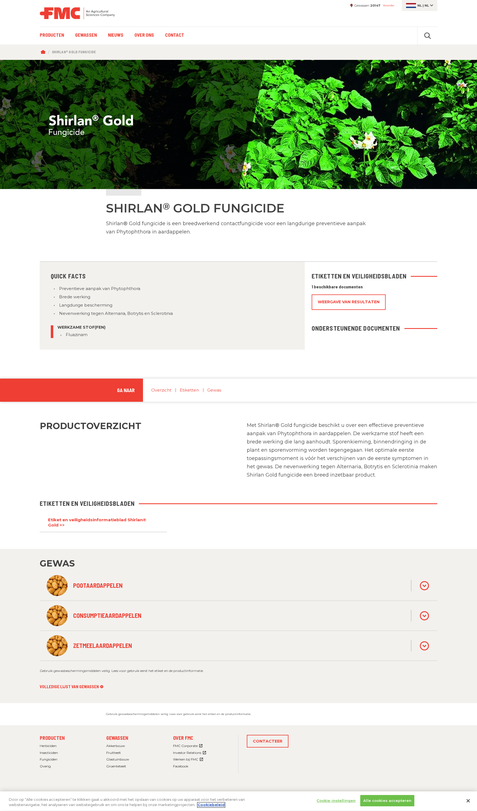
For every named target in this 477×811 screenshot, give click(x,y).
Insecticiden (49, 753)
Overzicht (161, 390)
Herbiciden (48, 746)
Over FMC (183, 738)
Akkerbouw (115, 746)
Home (44, 52)
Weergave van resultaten (349, 301)
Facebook (180, 766)
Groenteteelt (116, 766)
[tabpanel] (238, 124)
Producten (52, 738)
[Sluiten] (468, 801)
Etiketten (189, 390)
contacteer (267, 741)
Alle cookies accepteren (387, 800)
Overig (45, 766)
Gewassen (117, 738)
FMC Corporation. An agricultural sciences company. (77, 13)
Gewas (214, 390)
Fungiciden (48, 759)
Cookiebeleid (211, 805)
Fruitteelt (113, 753)
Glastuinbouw (117, 759)
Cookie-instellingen (336, 800)
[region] (238, 801)
